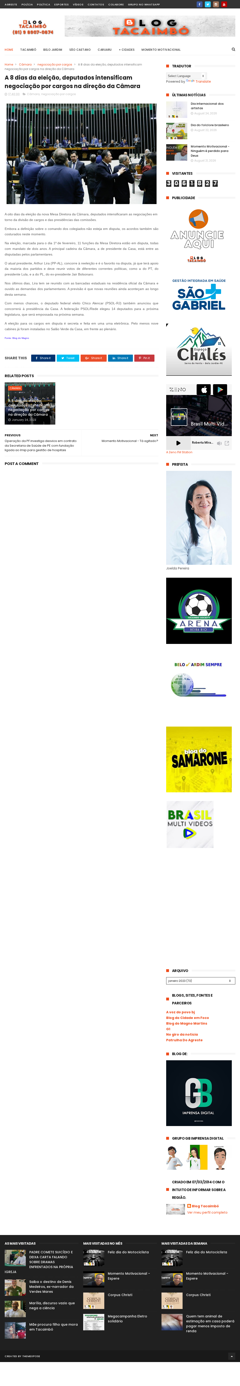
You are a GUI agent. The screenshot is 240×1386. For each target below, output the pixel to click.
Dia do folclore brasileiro (210, 125)
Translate (203, 81)
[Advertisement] (201, 891)
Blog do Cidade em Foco (187, 1017)
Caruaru (105, 50)
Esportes (61, 4)
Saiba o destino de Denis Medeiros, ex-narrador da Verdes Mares (51, 1286)
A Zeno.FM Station (179, 452)
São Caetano (80, 50)
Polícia (27, 4)
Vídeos (78, 4)
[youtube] (224, 4)
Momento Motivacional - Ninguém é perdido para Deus (210, 151)
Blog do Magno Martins (186, 1023)
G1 (168, 1029)
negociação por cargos (55, 64)
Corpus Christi (120, 1295)
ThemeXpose (31, 1356)
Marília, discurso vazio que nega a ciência (52, 1305)
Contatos (96, 4)
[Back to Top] (231, 1356)
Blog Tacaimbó (205, 1206)
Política (43, 4)
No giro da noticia (182, 1034)
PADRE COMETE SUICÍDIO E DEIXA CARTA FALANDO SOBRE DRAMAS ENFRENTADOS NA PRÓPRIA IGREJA (39, 1262)
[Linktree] (232, 3)
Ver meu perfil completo (207, 1212)
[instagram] (216, 4)
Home (9, 50)
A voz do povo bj (180, 1012)
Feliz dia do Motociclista (128, 1252)
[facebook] (199, 4)
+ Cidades (127, 50)
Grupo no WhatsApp (144, 4)
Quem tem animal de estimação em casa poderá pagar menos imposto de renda (210, 1323)
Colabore (116, 4)
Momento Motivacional (161, 50)
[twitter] (208, 4)
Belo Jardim (52, 50)
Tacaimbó (28, 50)
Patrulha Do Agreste (184, 1040)
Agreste (11, 4)
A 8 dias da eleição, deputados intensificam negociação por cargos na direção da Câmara (28, 407)
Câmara (25, 64)
